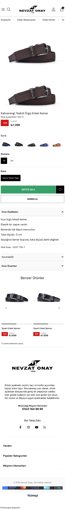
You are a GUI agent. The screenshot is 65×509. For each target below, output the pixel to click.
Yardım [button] (7, 445)
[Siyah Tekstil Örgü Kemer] (19, 143)
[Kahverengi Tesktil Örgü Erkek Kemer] (32, 143)
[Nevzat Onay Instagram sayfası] (28, 427)
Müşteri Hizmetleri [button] (14, 465)
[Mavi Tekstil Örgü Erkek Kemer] (45, 143)
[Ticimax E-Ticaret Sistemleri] (32, 496)
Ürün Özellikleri (10, 211)
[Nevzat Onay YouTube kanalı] (36, 427)
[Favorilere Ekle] (60, 190)
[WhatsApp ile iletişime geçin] (44, 427)
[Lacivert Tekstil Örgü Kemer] (7, 143)
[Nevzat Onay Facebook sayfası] (20, 427)
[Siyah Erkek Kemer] (17, 303)
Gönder (32, 352)
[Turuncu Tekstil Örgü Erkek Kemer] (57, 143)
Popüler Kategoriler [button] (15, 455)
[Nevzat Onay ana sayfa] (32, 366)
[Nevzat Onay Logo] (32, 9)
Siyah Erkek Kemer (11, 328)
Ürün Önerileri (9, 266)
